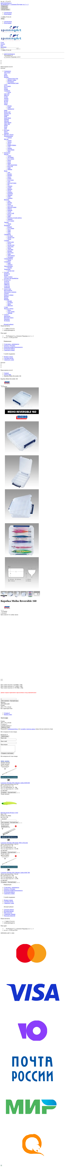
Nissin (5, 104)
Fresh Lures (10, 242)
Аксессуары (7, 289)
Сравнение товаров (9, 914)
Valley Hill (7, 124)
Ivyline (6, 96)
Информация (7, 341)
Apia (8, 172)
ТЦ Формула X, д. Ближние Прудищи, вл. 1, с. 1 (15, 4)
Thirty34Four (7, 122)
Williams (9, 169)
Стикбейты (7, 261)
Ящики (6, 298)
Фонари (6, 296)
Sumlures (9, 198)
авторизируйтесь (13, 729)
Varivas (9, 142)
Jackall (9, 211)
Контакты (3, 47)
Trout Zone (10, 246)
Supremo (6, 119)
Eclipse (6, 89)
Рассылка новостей (9, 915)
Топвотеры (7, 269)
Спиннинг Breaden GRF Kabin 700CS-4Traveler (14, 842)
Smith (5, 116)
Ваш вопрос (4, 744)
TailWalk (9, 313)
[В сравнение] (3, 385)
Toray (9, 151)
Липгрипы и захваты (10, 292)
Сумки (6, 307)
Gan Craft (6, 93)
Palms (5, 110)
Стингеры (7, 286)
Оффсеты (6, 284)
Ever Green (10, 180)
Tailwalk (6, 121)
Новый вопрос (5, 736)
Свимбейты (7, 234)
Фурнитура (7, 280)
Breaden (6, 77)
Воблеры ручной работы (14, 217)
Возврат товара (8, 356)
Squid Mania (7, 118)
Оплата (3, 44)
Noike (9, 254)
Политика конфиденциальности (13, 347)
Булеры (6, 275)
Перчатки (7, 319)
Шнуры (6, 139)
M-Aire (6, 101)
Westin (6, 125)
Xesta (5, 127)
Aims (5, 74)
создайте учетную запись (28, 729)
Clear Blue (10, 249)
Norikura (9, 192)
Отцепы (6, 293)
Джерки (6, 222)
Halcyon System (11, 183)
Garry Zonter (10, 311)
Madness (9, 189)
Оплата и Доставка (9, 345)
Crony (5, 84)
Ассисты (6, 281)
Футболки (7, 320)
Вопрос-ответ (8, 714)
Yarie (5, 128)
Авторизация (8, 12)
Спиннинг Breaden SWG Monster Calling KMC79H (15, 872)
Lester (9, 107)
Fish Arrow (10, 252)
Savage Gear (7, 113)
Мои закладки (8, 912)
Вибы (5, 171)
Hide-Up (6, 95)
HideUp (9, 208)
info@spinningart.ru (6, 3)
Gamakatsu (7, 90)
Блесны (6, 154)
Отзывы (7, 713)
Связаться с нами (9, 359)
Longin (9, 187)
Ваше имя (3, 738)
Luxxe (9, 92)
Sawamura (10, 257)
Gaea (8, 181)
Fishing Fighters (11, 145)
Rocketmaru (10, 81)
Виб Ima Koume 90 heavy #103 (9, 812)
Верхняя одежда (8, 317)
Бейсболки (7, 316)
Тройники (7, 287)
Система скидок (8, 358)
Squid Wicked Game (13, 83)
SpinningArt (10, 109)
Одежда (6, 314)
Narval (6, 103)
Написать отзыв (5, 727)
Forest (9, 162)
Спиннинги (7, 71)
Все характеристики (6, 708)
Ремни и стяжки (8, 295)
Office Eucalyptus (12, 165)
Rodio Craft (7, 112)
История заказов (9, 911)
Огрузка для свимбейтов (11, 278)
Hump (9, 163)
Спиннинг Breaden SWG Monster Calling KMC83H (15, 783)
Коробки (6, 299)
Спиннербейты (8, 258)
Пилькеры (7, 225)
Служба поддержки (9, 354)
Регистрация (7, 14)
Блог (2, 45)
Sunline (9, 140)
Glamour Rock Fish (12, 78)
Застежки (6, 283)
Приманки (7, 152)
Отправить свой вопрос (7, 753)
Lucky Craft (10, 213)
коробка (7, 761)
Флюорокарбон (8, 136)
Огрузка (6, 272)
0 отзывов (4, 386)
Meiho (9, 304)
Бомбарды (7, 273)
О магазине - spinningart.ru (11, 344)
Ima (8, 184)
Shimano (6, 115)
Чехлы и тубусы (8, 308)
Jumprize (9, 186)
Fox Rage (10, 236)
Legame (6, 100)
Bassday (9, 174)
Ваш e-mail (4, 741)
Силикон (6, 240)
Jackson (6, 98)
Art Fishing (10, 157)
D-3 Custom (7, 86)
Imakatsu (9, 210)
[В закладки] (1, 385)
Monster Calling (11, 80)
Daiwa (6, 87)
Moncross (10, 305)
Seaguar (9, 137)
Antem (9, 155)
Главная (6, 373)
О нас (2, 42)
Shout (9, 230)
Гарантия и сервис (9, 350)
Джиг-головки (8, 276)
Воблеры (6, 199)
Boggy (6, 75)
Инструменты (8, 290)
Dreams (9, 106)
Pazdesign (10, 193)
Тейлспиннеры (8, 266)
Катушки (6, 130)
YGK (8, 146)
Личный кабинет (8, 324)
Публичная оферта (9, 348)
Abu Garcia (7, 72)
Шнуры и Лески (8, 134)
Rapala (9, 214)
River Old (10, 166)
